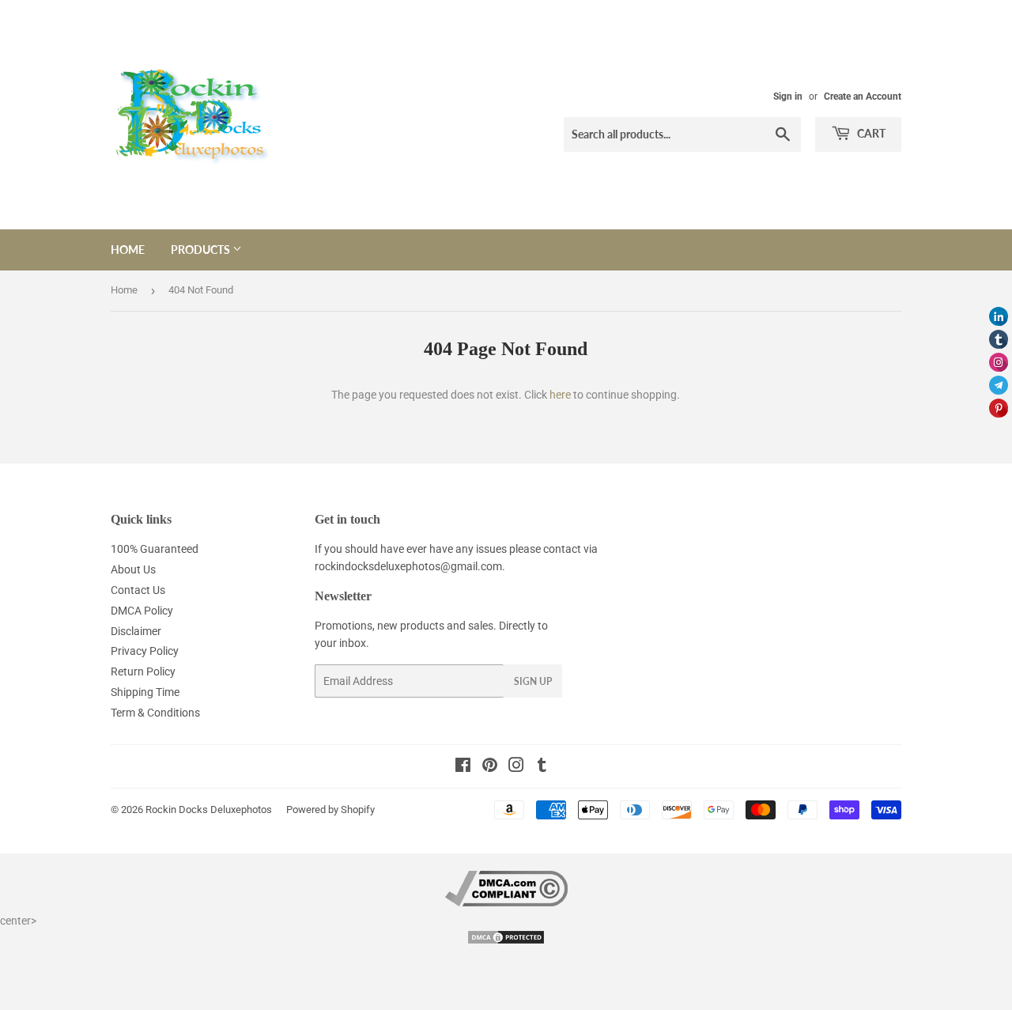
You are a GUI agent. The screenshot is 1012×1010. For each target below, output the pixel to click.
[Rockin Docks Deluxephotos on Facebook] (463, 767)
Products (201, 249)
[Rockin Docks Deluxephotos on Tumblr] (541, 767)
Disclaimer (136, 631)
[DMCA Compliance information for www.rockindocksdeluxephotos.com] (506, 902)
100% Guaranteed (154, 549)
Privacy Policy (145, 651)
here (560, 394)
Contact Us (138, 590)
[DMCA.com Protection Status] (506, 941)
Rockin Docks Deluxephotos (208, 809)
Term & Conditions (155, 712)
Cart (870, 133)
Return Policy (143, 671)
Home (128, 249)
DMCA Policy (142, 610)
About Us (133, 569)
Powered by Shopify (330, 809)
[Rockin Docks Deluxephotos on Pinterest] (489, 767)
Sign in (787, 96)
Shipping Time (145, 692)
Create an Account (862, 96)
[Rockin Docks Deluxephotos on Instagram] (516, 767)
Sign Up (533, 681)
